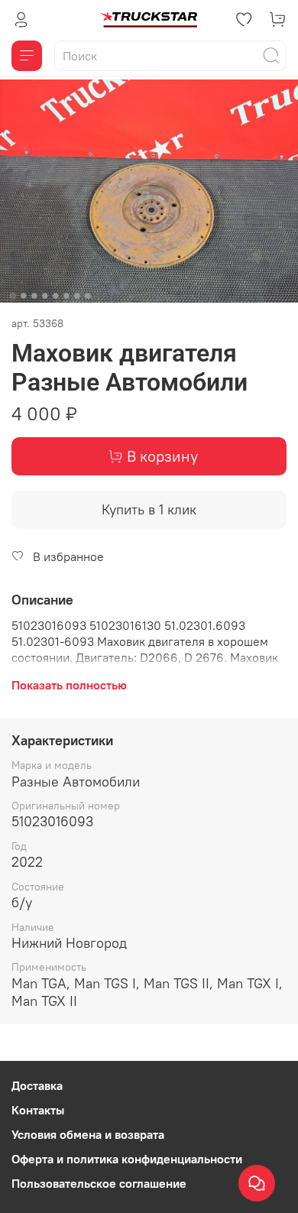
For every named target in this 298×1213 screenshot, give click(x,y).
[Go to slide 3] (34, 296)
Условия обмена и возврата (87, 1134)
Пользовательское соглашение (98, 1183)
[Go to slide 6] (66, 296)
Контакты (37, 1109)
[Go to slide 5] (55, 296)
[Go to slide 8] (88, 296)
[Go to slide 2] (23, 296)
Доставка (37, 1085)
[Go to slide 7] (77, 296)
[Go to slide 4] (45, 296)
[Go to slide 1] (13, 296)
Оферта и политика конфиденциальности (126, 1158)
